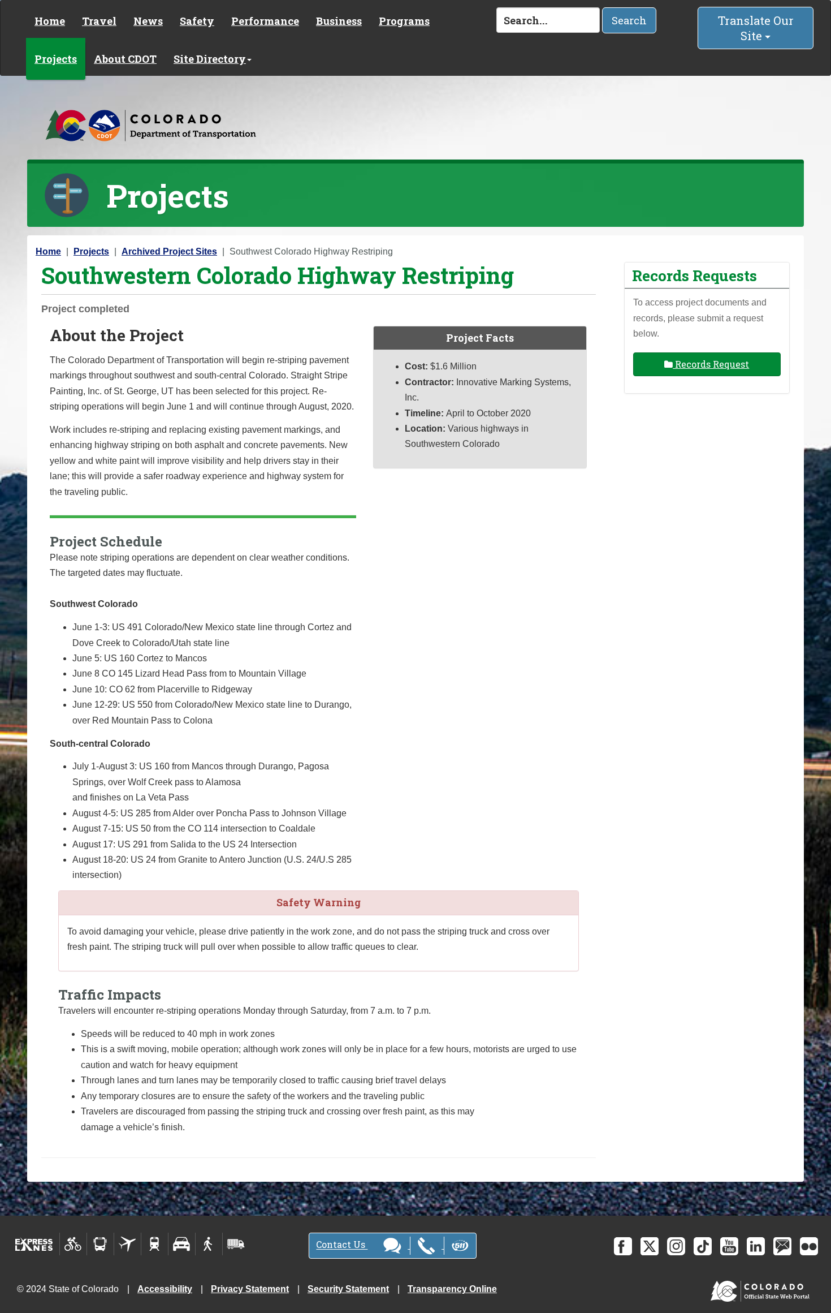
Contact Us (341, 1245)
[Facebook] (623, 1246)
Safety (197, 21)
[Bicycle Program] (73, 1244)
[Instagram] (676, 1246)
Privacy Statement (250, 1289)
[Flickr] (809, 1246)
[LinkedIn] (755, 1246)
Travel (99, 21)
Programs (404, 21)
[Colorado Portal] (762, 1288)
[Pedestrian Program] (209, 1244)
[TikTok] (702, 1246)
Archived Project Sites (169, 251)
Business (339, 21)
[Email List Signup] (782, 1246)
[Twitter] (649, 1246)
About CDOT (125, 59)
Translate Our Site (756, 28)
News (148, 21)
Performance (265, 21)
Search (629, 20)
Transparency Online (452, 1289)
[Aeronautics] (127, 1244)
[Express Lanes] (34, 1244)
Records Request (711, 364)
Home (49, 21)
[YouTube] (729, 1246)
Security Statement (348, 1289)
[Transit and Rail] (100, 1244)
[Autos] (182, 1244)
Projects (55, 59)
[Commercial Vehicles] (235, 1244)
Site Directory (210, 59)
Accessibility (164, 1289)
